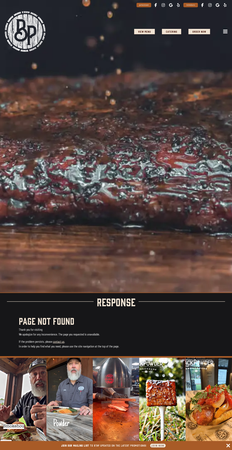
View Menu (144, 31)
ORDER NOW (199, 31)
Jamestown (144, 5)
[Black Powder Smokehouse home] (25, 31)
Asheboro (190, 5)
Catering (171, 31)
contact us (58, 341)
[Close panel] (228, 445)
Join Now (157, 445)
